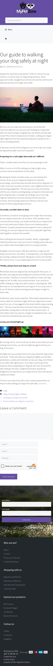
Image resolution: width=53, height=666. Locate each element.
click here (42, 383)
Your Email (5, 509)
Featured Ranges (10, 608)
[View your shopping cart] (5, 38)
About (6, 550)
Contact (7, 554)
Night (17, 394)
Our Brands (8, 612)
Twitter (6, 631)
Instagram (8, 639)
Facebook (8, 635)
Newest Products (10, 616)
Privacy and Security (12, 557)
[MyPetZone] (26, 13)
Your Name (6, 500)
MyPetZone (10, 651)
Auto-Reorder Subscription (14, 585)
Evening (11, 394)
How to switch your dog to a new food (18, 401)
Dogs (5, 390)
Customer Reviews (11, 561)
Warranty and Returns (12, 581)
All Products (8, 604)
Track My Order (10, 588)
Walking (23, 394)
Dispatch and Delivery (12, 577)
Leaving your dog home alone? (15, 397)
